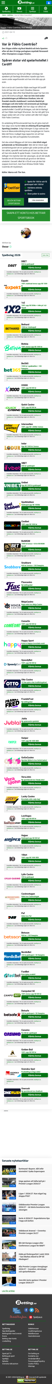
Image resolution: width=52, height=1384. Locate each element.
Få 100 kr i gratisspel (29, 1033)
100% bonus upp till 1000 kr (31, 347)
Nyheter (5, 1361)
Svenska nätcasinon (10, 1364)
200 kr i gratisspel (28, 466)
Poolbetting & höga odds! (30, 1072)
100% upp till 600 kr (28, 819)
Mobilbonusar (33, 1333)
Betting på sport (8, 1356)
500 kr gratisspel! (27, 264)
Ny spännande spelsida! (30, 721)
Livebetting (6, 1341)
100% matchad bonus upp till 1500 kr (34, 285)
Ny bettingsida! (26, 585)
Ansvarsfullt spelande (37, 1377)
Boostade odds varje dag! (30, 799)
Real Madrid (26, 28)
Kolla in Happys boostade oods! (33, 643)
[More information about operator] (12, 187)
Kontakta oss (33, 1356)
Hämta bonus (34, 267)
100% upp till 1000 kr (29, 524)
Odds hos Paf (26, 916)
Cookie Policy (33, 1364)
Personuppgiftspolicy (36, 1361)
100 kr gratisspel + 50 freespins (33, 955)
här (34, 273)
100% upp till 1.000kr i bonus (32, 427)
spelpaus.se (10, 273)
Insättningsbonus (35, 1331)
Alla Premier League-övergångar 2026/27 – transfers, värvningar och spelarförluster (33, 1269)
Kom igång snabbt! (28, 974)
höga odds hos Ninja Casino (31, 604)
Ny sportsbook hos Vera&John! (33, 780)
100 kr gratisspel (27, 877)
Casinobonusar (34, 1336)
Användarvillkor (34, 1359)
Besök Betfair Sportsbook (14, 202)
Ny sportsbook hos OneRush (32, 1091)
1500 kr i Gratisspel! (28, 327)
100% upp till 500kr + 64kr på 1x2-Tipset (34, 306)
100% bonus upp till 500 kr (31, 994)
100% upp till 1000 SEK (30, 741)
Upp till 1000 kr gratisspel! (31, 485)
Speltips (5, 1359)
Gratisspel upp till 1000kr (30, 505)
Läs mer (46, 255)
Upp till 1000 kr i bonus (30, 446)
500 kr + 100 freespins (29, 935)
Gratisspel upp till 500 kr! (30, 838)
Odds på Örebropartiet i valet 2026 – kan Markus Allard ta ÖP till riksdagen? (34, 1256)
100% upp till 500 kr (28, 388)
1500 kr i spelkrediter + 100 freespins (31, 367)
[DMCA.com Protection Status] (26, 1381)
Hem (4, 15)
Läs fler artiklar (8, 1291)
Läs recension (38, 200)
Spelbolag (6, 1328)
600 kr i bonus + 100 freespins (32, 565)
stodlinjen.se (37, 272)
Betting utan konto (9, 1339)
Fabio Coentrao (14, 28)
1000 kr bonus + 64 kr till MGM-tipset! (33, 545)
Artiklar (10, 15)
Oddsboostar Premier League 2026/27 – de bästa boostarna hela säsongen (34, 1207)
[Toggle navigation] (3, 2)
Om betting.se (33, 1353)
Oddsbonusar (33, 1328)
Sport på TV (6, 1353)
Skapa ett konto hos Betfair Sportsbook (26, 215)
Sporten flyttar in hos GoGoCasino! (34, 760)
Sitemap (31, 1366)
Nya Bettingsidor (8, 1331)
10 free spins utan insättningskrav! (34, 682)
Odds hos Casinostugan (30, 896)
